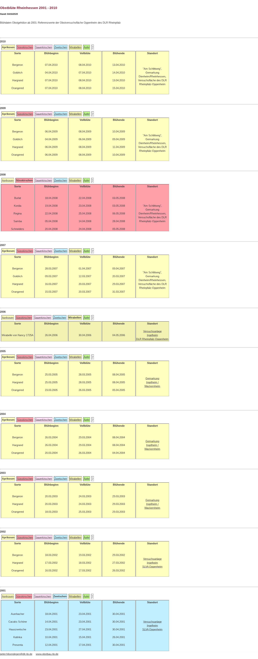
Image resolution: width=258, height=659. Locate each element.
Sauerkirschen (43, 47)
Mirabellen (75, 47)
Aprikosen (8, 180)
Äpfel (87, 47)
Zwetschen (60, 47)
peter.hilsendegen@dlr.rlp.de (16, 654)
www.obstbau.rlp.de (47, 654)
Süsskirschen (25, 47)
